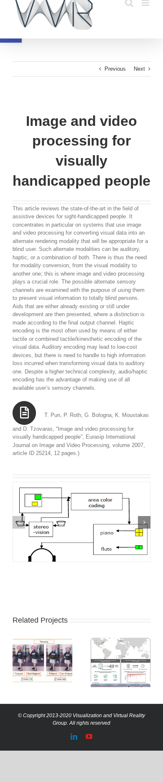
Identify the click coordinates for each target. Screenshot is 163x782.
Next (139, 69)
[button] (19, 522)
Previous (115, 69)
